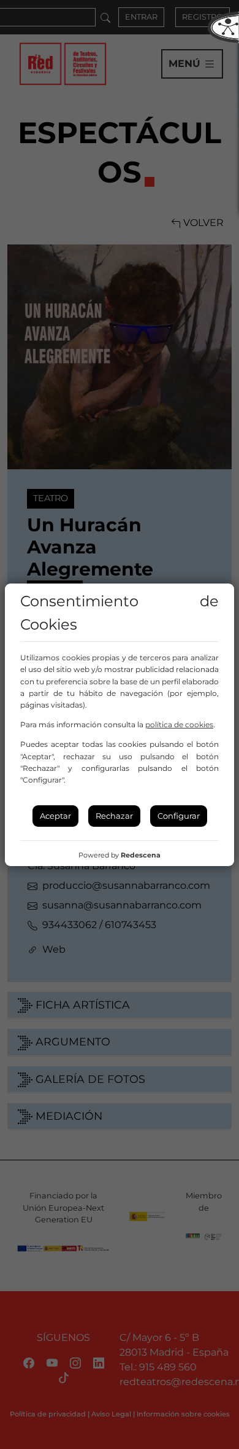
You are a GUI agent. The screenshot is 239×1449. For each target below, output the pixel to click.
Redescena (141, 855)
